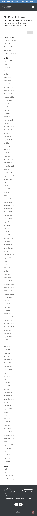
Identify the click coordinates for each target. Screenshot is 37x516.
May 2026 (7, 71)
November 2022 (9, 209)
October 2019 (8, 330)
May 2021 (7, 268)
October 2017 (8, 402)
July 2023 (6, 182)
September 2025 (9, 97)
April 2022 (7, 232)
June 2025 (7, 107)
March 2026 (7, 77)
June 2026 (7, 67)
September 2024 (9, 136)
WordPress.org (9, 479)
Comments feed (9, 476)
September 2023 (9, 176)
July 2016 (6, 451)
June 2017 (7, 415)
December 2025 (9, 87)
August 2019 (8, 337)
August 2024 (8, 140)
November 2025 (9, 90)
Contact (29, 499)
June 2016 (7, 455)
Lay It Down (7, 50)
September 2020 (9, 294)
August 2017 (8, 409)
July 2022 (6, 222)
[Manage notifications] (33, 512)
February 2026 (8, 81)
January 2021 (8, 281)
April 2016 (7, 461)
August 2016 (8, 448)
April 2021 (7, 271)
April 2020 (7, 310)
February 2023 (8, 199)
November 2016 (9, 438)
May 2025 (7, 110)
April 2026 (7, 74)
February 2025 (8, 120)
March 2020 (7, 314)
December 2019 (9, 323)
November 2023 (9, 169)
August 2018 (8, 369)
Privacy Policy (9, 499)
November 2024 (9, 130)
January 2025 (8, 123)
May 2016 (7, 458)
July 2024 (6, 143)
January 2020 (8, 320)
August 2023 (8, 179)
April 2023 (7, 192)
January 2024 (8, 163)
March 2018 (7, 386)
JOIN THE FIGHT (28, 491)
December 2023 (9, 166)
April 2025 (7, 113)
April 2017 (7, 422)
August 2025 (8, 100)
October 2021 (8, 251)
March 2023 (7, 195)
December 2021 (9, 245)
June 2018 (7, 376)
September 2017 (9, 406)
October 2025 (8, 94)
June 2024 (7, 146)
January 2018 (8, 392)
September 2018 (9, 366)
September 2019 (9, 333)
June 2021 (7, 264)
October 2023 (8, 173)
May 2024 (7, 150)
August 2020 (8, 297)
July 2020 (6, 300)
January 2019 (8, 360)
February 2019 (8, 356)
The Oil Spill (7, 43)
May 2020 (7, 307)
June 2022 (7, 225)
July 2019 (6, 340)
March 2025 (7, 117)
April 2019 (7, 350)
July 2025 (6, 104)
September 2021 (9, 255)
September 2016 (9, 445)
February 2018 (8, 389)
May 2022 (7, 228)
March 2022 (7, 235)
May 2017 (7, 419)
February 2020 (8, 317)
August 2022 (8, 218)
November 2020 (9, 287)
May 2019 (7, 346)
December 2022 (9, 205)
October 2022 (8, 212)
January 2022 (8, 241)
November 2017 (9, 399)
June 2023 (7, 186)
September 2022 (9, 215)
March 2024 (7, 156)
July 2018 (6, 373)
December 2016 (9, 435)
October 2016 (8, 442)
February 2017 (8, 429)
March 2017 (7, 425)
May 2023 (7, 189)
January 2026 (8, 84)
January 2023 (8, 202)
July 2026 (6, 64)
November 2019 (9, 327)
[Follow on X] (21, 504)
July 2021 (6, 261)
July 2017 (6, 412)
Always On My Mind (10, 53)
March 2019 (7, 353)
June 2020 (7, 304)
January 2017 (8, 432)
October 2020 (8, 291)
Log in (6, 469)
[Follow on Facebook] (16, 504)
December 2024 (9, 127)
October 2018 (8, 363)
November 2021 (9, 248)
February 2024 (8, 159)
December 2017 (9, 396)
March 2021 (7, 274)
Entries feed (7, 472)
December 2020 (9, 284)
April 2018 (7, 383)
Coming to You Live (10, 40)
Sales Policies (19, 499)
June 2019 (7, 343)
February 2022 (8, 238)
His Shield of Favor (10, 47)
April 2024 (7, 153)
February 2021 (8, 278)
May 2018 (7, 379)
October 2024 (8, 133)
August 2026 (8, 61)
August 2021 (8, 258)
